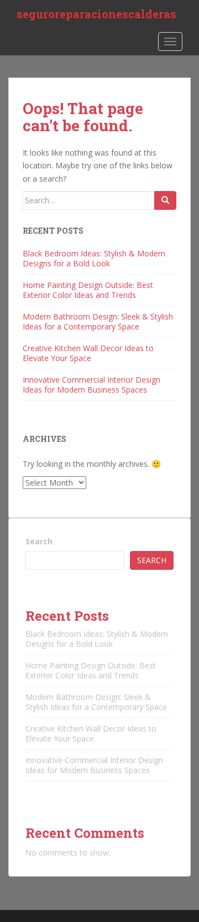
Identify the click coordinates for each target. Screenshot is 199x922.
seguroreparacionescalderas (96, 14)
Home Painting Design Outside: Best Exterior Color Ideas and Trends (88, 290)
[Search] (165, 200)
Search (39, 541)
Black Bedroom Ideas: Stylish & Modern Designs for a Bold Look (94, 258)
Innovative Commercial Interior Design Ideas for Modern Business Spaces (91, 384)
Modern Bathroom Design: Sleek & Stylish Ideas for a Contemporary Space (98, 321)
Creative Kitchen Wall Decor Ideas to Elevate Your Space (88, 353)
